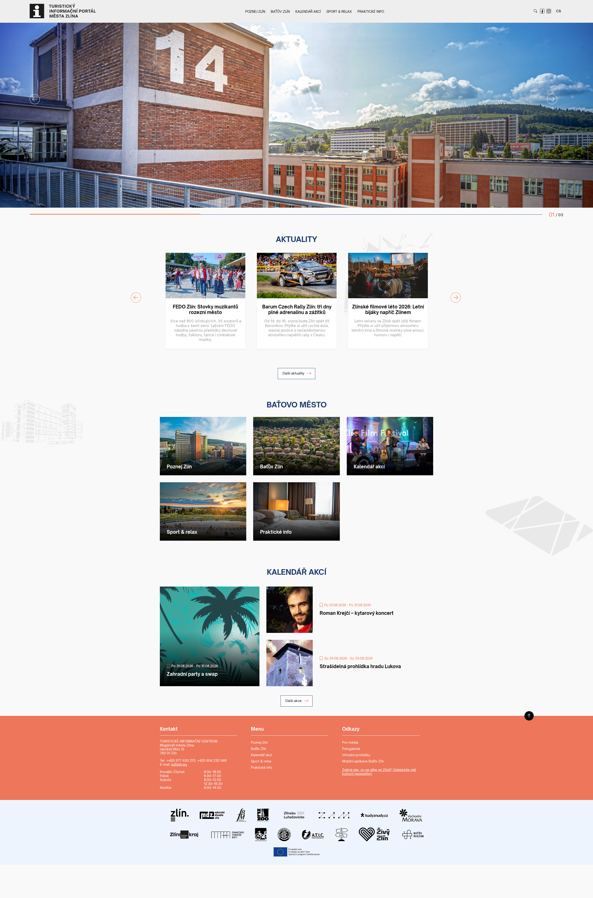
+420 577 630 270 (181, 760)
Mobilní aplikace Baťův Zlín (363, 761)
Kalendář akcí (308, 11)
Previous (32, 96)
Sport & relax (339, 11)
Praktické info (370, 11)
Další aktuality (294, 373)
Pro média (350, 742)
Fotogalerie (351, 749)
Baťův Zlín (280, 11)
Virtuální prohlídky (356, 755)
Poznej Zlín (255, 11)
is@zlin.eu (179, 764)
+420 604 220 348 (212, 760)
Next (549, 96)
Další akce (294, 701)
